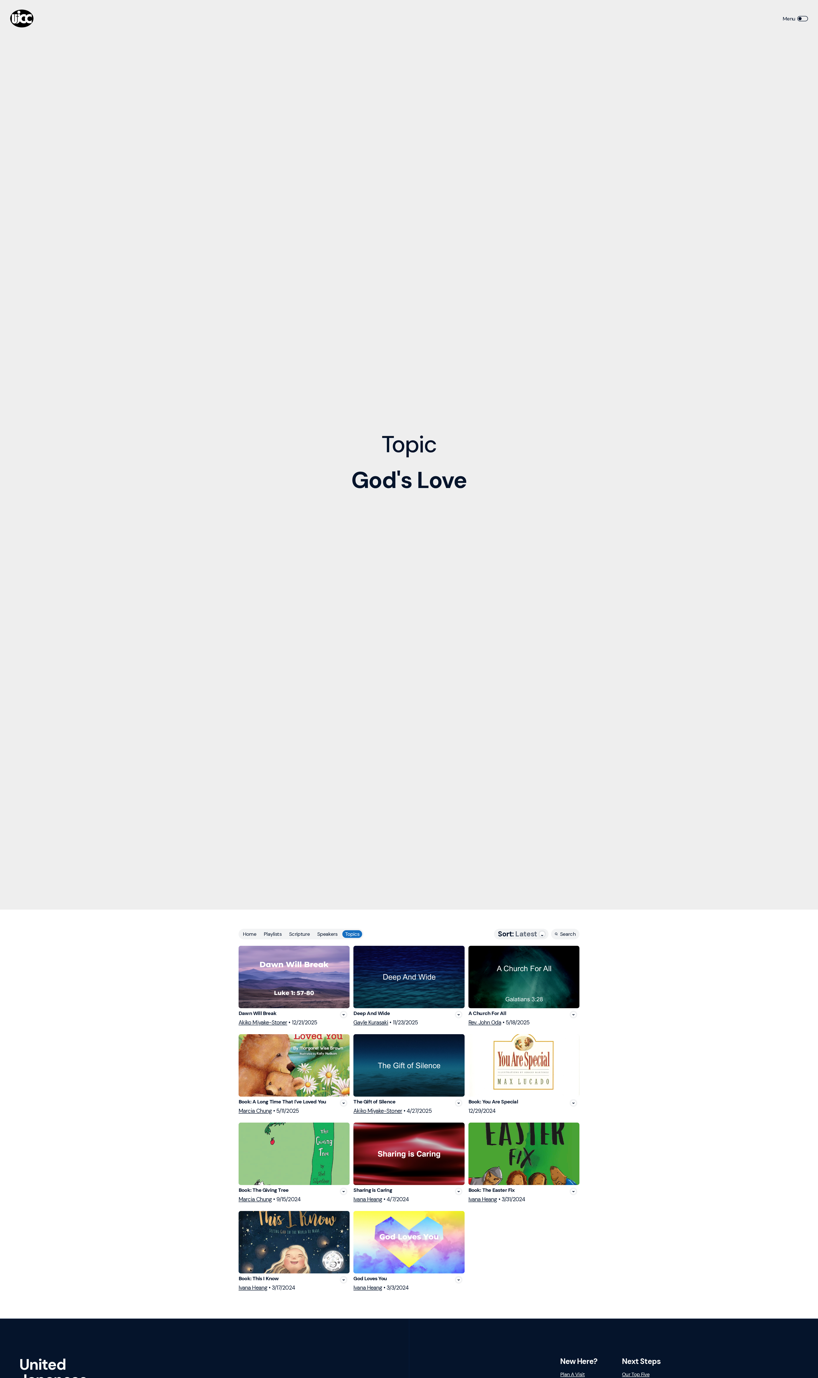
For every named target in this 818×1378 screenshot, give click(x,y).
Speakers (327, 934)
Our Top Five (636, 1374)
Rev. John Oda (484, 1022)
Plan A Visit (572, 1374)
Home (249, 934)
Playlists (273, 934)
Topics (352, 934)
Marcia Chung (255, 1110)
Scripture (299, 934)
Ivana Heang (367, 1199)
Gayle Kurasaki (370, 1022)
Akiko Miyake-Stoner (263, 1022)
